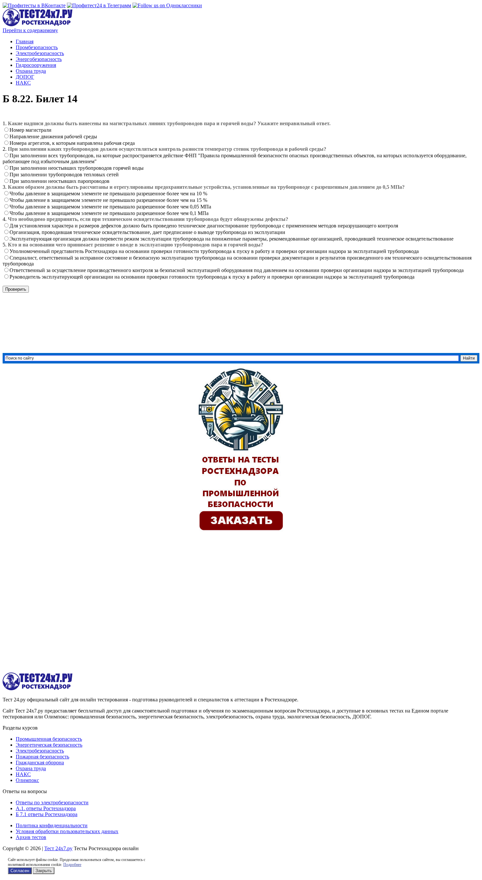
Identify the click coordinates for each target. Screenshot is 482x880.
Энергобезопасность (39, 59)
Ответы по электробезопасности (52, 802)
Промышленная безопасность (49, 739)
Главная (24, 41)
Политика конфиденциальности (52, 825)
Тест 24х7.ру (58, 848)
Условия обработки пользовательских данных (67, 831)
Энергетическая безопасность (49, 745)
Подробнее (72, 864)
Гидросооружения (36, 65)
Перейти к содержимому (30, 30)
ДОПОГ (25, 77)
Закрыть (43, 870)
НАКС (23, 83)
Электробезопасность (40, 53)
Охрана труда (31, 71)
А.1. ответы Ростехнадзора (46, 808)
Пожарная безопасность (42, 756)
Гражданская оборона (40, 762)
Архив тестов (31, 837)
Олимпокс (27, 780)
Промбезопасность (37, 47)
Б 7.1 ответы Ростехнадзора (46, 814)
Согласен (19, 870)
